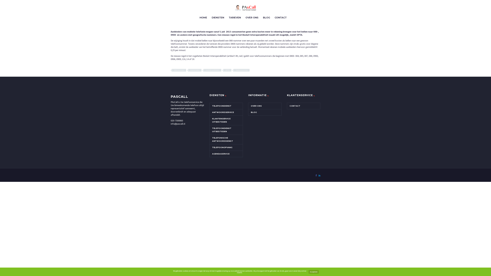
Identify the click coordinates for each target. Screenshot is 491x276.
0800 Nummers (179, 70)
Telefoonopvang (222, 147)
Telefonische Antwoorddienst (222, 139)
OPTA (227, 70)
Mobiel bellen (194, 70)
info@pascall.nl (178, 123)
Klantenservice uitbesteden (221, 120)
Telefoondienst (221, 106)
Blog (266, 17)
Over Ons (252, 17)
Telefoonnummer (242, 70)
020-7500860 (177, 120)
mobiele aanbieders (212, 70)
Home (203, 17)
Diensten (218, 17)
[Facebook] (316, 175)
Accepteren (313, 272)
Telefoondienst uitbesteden (221, 130)
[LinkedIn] (320, 175)
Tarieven (235, 17)
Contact (281, 17)
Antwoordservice (223, 112)
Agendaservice (221, 154)
